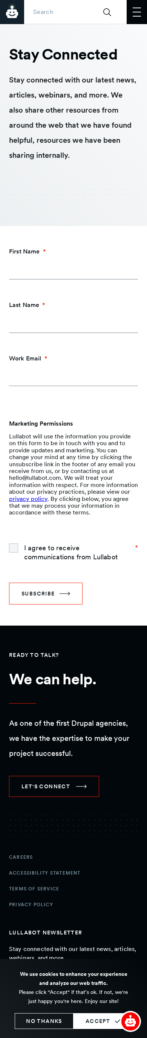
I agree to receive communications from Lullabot (71, 552)
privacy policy (28, 498)
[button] (130, 1021)
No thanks (44, 1021)
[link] (54, 786)
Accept (98, 1021)
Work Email (25, 358)
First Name (24, 251)
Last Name (24, 304)
